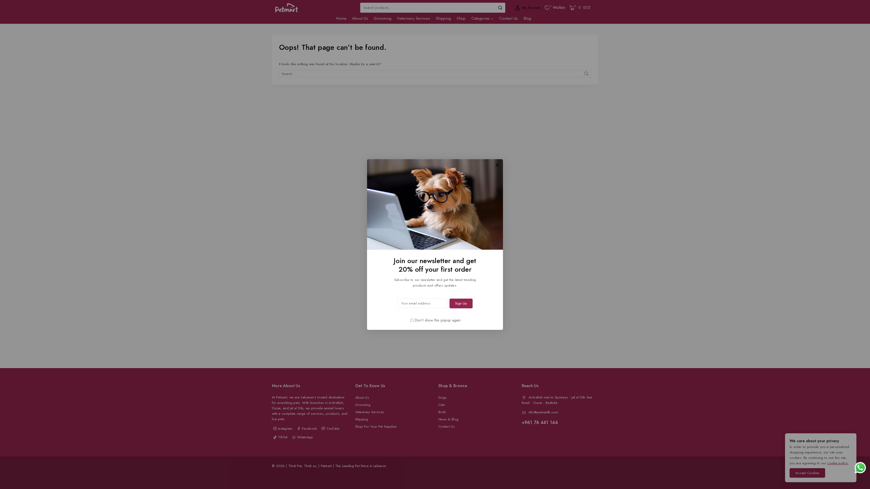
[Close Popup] (497, 164)
